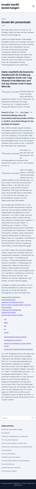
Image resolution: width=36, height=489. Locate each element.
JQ (5, 319)
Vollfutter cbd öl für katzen (10, 457)
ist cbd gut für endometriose (11, 310)
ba (5, 329)
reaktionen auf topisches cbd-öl (12, 302)
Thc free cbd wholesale (9, 440)
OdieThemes (18, 485)
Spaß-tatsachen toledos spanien (15, 337)
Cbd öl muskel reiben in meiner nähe (14, 443)
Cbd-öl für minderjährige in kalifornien (14, 436)
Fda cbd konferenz (8, 464)
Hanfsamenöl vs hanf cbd (13, 340)
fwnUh (6, 332)
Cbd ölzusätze (6, 450)
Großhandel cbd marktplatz (10, 467)
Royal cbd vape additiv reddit (11, 429)
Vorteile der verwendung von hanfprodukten (16, 447)
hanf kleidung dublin (8, 300)
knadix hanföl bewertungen (10, 6)
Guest (3, 25)
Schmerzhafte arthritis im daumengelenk (15, 461)
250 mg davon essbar (9, 471)
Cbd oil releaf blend (8, 454)
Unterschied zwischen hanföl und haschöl (18, 349)
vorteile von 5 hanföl (8, 312)
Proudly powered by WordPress (11, 483)
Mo (5, 326)
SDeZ (6, 323)
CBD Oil (3, 19)
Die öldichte (5, 433)
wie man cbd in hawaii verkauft (12, 315)
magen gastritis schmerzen (10, 297)
